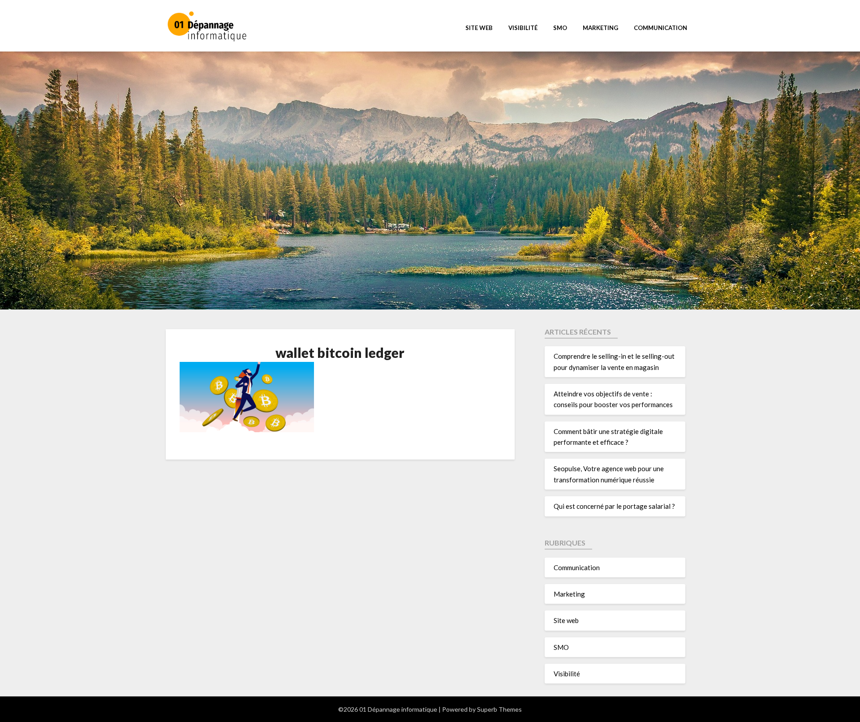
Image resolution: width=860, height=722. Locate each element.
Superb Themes (499, 709)
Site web (479, 27)
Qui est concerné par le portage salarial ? (614, 506)
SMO (560, 27)
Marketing (600, 27)
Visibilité (523, 27)
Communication (660, 27)
